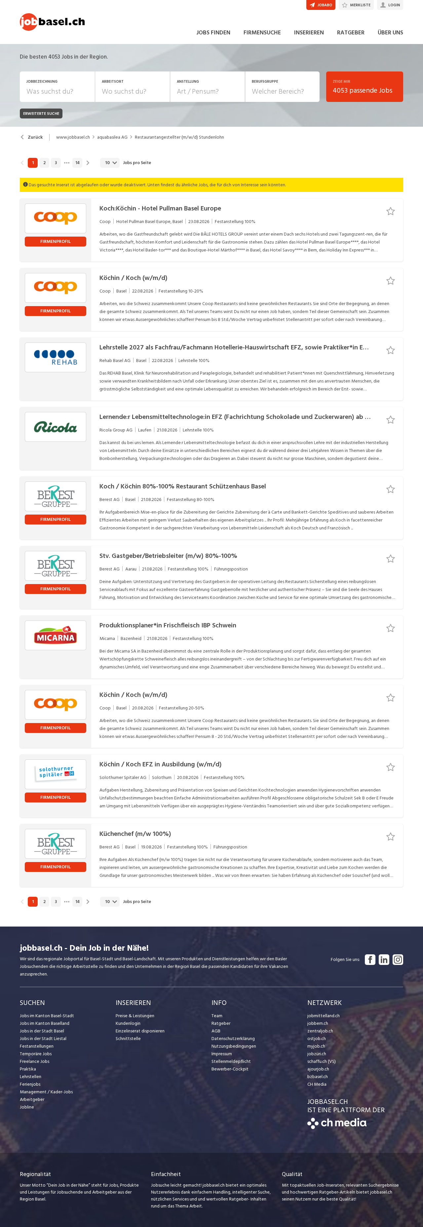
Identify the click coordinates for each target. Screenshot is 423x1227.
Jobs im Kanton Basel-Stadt (47, 1016)
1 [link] (33, 162)
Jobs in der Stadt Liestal (43, 1038)
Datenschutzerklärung (233, 1038)
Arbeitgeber (32, 1099)
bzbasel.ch (317, 1076)
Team (217, 1016)
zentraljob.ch (320, 1031)
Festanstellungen (37, 1046)
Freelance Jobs (34, 1061)
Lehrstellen (30, 1076)
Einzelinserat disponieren (140, 1031)
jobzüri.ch (316, 1054)
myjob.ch (316, 1046)
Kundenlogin (128, 1023)
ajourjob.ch (318, 1069)
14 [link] (77, 162)
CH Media (317, 1084)
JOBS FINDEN (213, 32)
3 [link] (56, 162)
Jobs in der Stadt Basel (42, 1031)
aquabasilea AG (112, 137)
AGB (216, 1031)
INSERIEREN (309, 32)
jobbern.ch (317, 1023)
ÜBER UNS (390, 32)
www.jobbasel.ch (73, 137)
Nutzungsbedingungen (234, 1046)
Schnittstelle (128, 1038)
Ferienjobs (30, 1084)
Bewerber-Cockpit (230, 1069)
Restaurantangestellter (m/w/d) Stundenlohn (179, 137)
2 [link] (44, 162)
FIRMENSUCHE (262, 32)
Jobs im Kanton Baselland (44, 1023)
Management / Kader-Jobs (46, 1092)
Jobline (27, 1107)
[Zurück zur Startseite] (336, 1127)
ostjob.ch (316, 1038)
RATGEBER (351, 32)
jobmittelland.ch (323, 1016)
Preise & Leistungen (135, 1016)
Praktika (28, 1069)
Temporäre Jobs (36, 1054)
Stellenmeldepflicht (231, 1061)
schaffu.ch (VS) (321, 1061)
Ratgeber (221, 1023)
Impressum (222, 1054)
